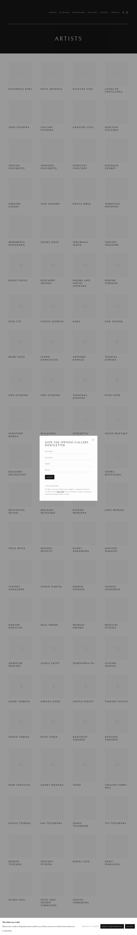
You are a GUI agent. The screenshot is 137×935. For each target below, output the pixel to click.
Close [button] (92, 440)
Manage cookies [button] (90, 926)
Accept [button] (130, 926)
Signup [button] (50, 476)
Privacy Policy (60, 491)
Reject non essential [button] (112, 926)
